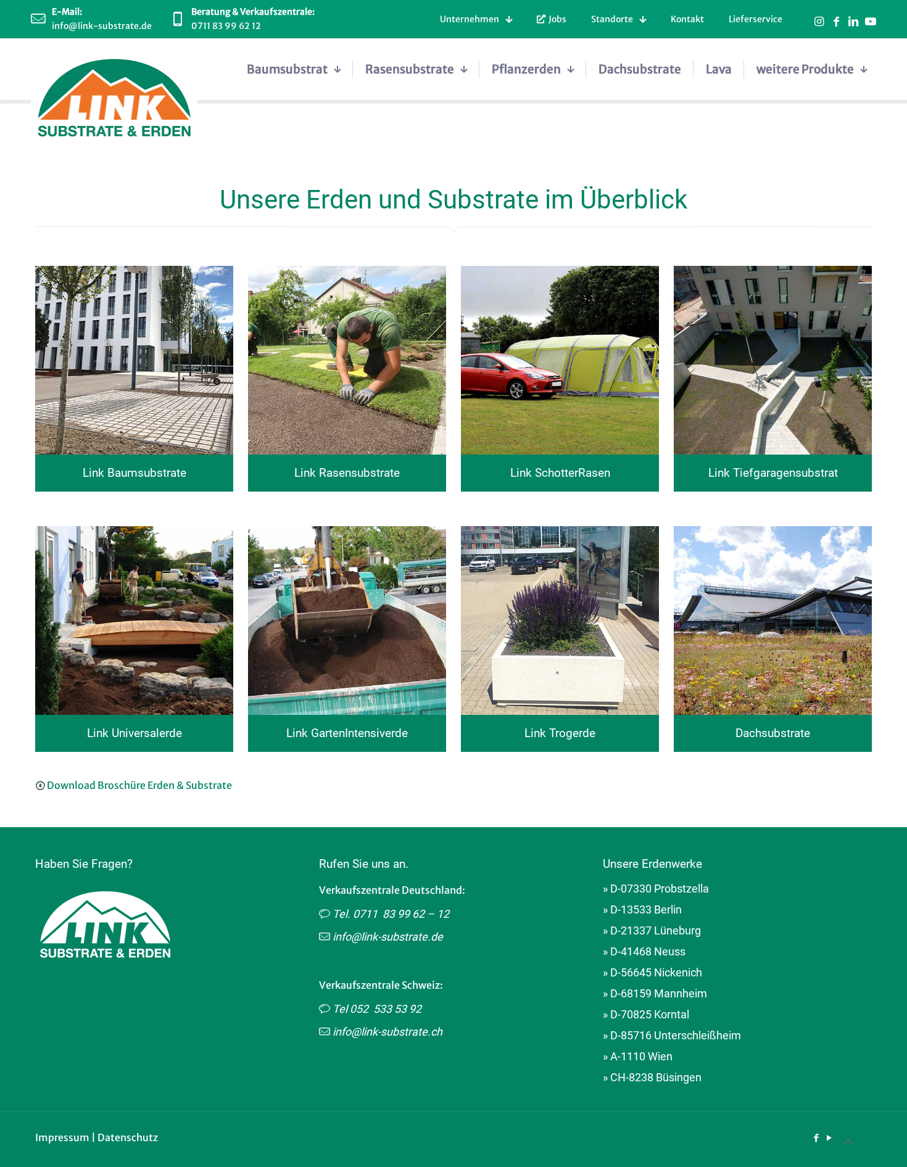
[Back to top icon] (848, 1142)
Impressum (62, 1137)
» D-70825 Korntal (646, 1014)
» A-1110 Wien (638, 1056)
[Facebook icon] (816, 1138)
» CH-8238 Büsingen (652, 1077)
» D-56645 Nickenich (652, 972)
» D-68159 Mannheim (655, 993)
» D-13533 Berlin (642, 909)
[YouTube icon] (829, 1138)
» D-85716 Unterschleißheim (672, 1035)
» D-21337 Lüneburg (652, 930)
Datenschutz (127, 1137)
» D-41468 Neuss (644, 951)
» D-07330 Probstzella (656, 888)
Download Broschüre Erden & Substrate (139, 785)
